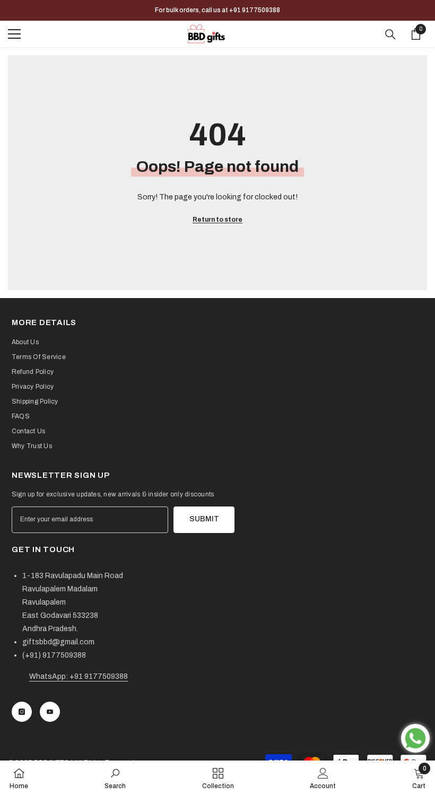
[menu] (14, 34)
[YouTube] (50, 712)
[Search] (390, 34)
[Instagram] (22, 712)
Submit (204, 519)
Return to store (217, 219)
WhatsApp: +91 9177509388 (78, 676)
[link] (115, 778)
